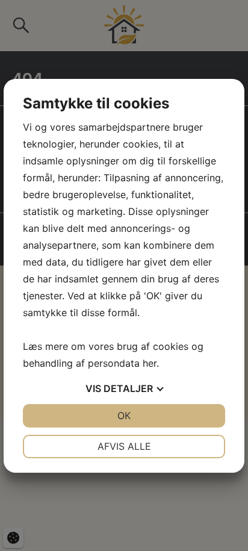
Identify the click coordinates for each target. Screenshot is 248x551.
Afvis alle (124, 446)
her (150, 363)
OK (124, 415)
